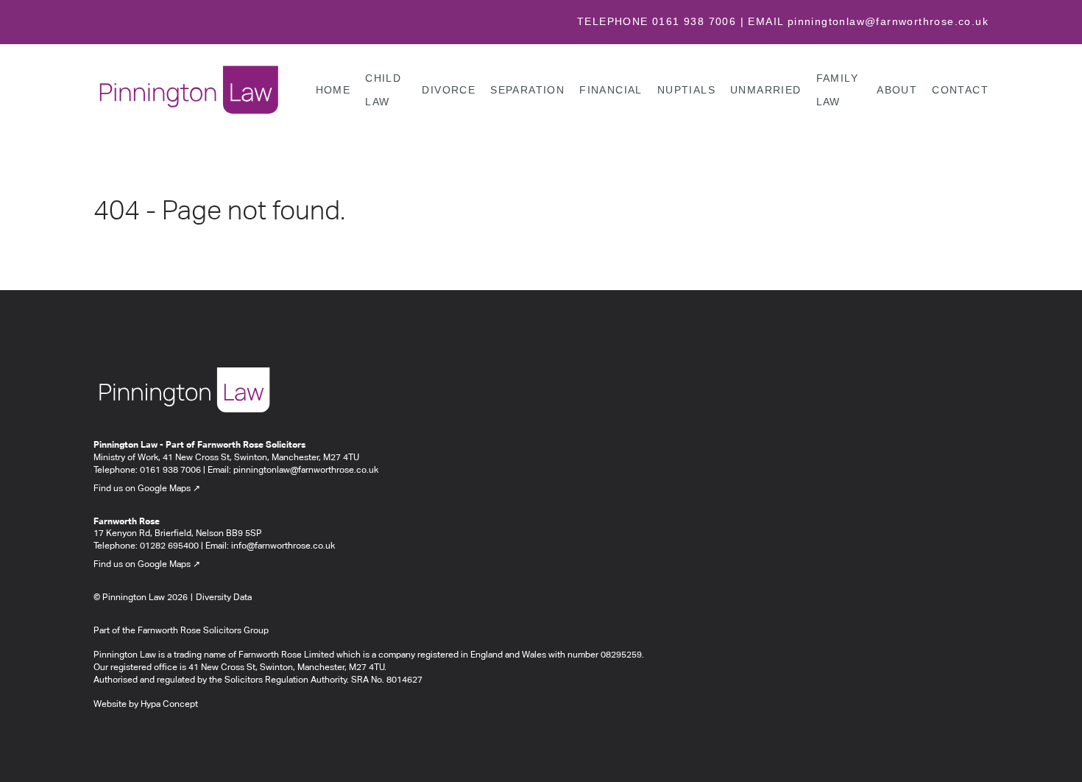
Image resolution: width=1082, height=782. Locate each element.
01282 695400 (169, 546)
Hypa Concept (169, 704)
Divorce (448, 89)
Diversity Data (224, 597)
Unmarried (766, 89)
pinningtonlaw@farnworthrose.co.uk (888, 21)
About (897, 89)
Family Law (837, 89)
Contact (960, 89)
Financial (611, 89)
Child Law (383, 89)
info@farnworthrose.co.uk (283, 546)
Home (333, 89)
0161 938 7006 (694, 21)
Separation (527, 89)
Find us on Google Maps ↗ (146, 489)
